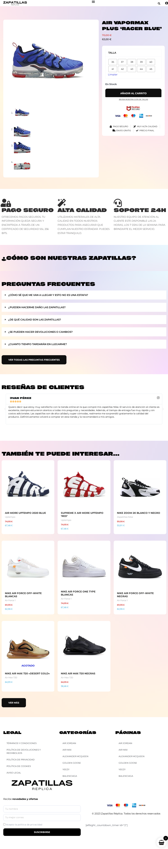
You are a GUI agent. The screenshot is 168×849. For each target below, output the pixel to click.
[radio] (113, 62)
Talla (112, 52)
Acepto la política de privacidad (24, 824)
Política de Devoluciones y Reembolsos (24, 751)
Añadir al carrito (133, 93)
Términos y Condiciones (22, 743)
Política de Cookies (19, 766)
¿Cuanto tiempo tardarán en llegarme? (37, 344)
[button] (159, 3)
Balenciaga (126, 776)
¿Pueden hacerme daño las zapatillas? (37, 307)
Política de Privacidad (21, 759)
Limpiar (112, 74)
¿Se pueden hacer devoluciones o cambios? (40, 331)
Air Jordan (125, 743)
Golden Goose (128, 763)
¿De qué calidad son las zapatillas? (34, 319)
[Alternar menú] (93, 1)
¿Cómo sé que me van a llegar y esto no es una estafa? (48, 295)
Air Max (123, 749)
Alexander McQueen (132, 756)
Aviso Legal (14, 772)
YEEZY (122, 769)
